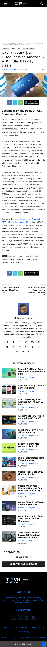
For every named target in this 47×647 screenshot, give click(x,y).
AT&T (40, 110)
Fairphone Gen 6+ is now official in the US (30, 431)
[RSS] (20, 617)
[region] (23, 26)
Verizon (21, 114)
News (18, 48)
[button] (5, 3)
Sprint (6, 114)
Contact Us (24, 627)
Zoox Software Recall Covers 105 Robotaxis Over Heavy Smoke (29, 535)
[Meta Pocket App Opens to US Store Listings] (9, 389)
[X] (15, 102)
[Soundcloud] (13, 347)
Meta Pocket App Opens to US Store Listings (31, 386)
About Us (13, 627)
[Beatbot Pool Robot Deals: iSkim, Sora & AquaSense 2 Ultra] (9, 373)
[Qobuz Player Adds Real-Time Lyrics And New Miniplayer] (9, 520)
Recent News (15, 262)
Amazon (20, 256)
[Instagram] (26, 342)
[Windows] (16, 352)
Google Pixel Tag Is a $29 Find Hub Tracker (30, 473)
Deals (20, 43)
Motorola (20, 259)
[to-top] (44, 643)
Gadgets (25, 48)
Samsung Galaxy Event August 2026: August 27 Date (30, 401)
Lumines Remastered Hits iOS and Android (31, 459)
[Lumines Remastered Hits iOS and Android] (9, 462)
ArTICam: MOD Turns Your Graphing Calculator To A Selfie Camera (36, 291)
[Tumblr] (32, 347)
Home (4, 43)
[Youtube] (29, 352)
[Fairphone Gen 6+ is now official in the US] (9, 434)
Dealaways (12, 43)
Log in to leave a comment (23, 564)
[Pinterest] (38, 342)
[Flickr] (19, 342)
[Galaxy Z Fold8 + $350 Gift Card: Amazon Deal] (9, 506)
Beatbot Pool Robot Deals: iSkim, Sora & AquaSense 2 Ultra (31, 371)
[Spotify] (19, 347)
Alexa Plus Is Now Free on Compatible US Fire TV (31, 417)
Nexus (35, 259)
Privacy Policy (23, 632)
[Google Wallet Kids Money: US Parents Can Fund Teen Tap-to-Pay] (9, 490)
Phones (32, 48)
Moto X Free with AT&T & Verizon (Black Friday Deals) (12, 290)
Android (29, 256)
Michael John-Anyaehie (27, 377)
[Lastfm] (32, 342)
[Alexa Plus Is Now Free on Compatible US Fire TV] (9, 420)
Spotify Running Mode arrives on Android (29, 445)
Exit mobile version (23, 644)
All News (12, 256)
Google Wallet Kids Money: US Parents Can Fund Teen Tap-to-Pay (30, 488)
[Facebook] (9, 102)
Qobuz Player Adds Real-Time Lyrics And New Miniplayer (30, 518)
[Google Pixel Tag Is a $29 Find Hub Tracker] (9, 476)
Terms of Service (37, 627)
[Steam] (26, 347)
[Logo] (23, 585)
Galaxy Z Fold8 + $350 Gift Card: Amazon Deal (31, 503)
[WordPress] (23, 352)
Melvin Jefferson (10, 69)
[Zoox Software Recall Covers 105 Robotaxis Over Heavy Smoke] (9, 536)
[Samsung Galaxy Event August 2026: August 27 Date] (9, 403)
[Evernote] (7, 342)
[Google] (31, 102)
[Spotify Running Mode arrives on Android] (9, 448)
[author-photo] (23, 315)
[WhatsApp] (20, 102)
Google (12, 259)
